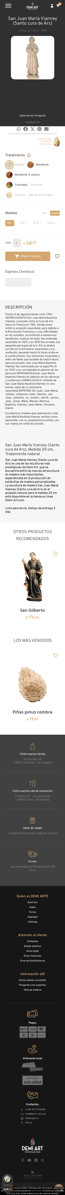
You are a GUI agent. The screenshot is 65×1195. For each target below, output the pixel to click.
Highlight (32, 917)
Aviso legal (32, 951)
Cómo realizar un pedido (32, 980)
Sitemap (32, 921)
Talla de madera (32, 990)
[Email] (46, 129)
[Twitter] (32, 129)
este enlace (36, 1190)
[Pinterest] (39, 129)
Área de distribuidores (32, 960)
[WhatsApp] (18, 129)
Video (32, 907)
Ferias (32, 912)
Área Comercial (32, 956)
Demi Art (32, 902)
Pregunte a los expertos (32, 985)
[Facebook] (25, 129)
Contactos (32, 941)
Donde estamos (32, 946)
